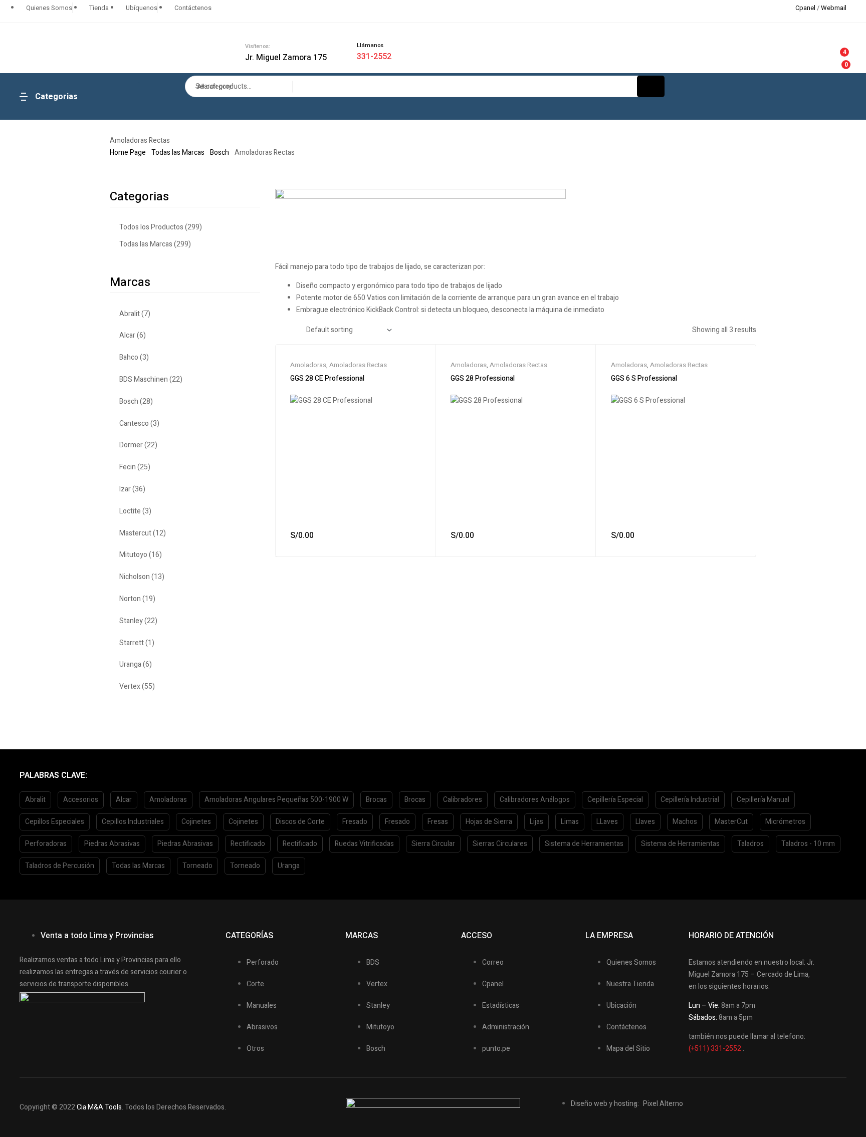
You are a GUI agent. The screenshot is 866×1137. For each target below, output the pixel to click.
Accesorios (80, 799)
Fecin (127, 467)
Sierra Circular (433, 843)
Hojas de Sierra (489, 821)
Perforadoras (46, 843)
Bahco (128, 357)
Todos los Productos (151, 227)
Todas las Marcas (177, 152)
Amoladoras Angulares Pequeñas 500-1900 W (276, 799)
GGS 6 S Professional (644, 378)
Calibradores (462, 799)
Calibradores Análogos (535, 799)
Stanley (131, 621)
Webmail (833, 8)
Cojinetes (196, 821)
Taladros (750, 843)
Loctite (130, 511)
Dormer (131, 445)
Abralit (129, 314)
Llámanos (370, 45)
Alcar (127, 335)
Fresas (437, 821)
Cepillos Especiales (54, 821)
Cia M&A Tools (99, 1107)
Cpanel (805, 8)
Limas (570, 821)
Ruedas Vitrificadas (364, 843)
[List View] (290, 330)
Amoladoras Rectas (358, 365)
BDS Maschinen (143, 379)
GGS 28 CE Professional (327, 378)
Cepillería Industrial (690, 799)
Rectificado (248, 843)
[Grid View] (277, 330)
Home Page (128, 152)
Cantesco (134, 423)
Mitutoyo (133, 554)
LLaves (607, 821)
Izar (125, 489)
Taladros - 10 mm (808, 843)
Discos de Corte (300, 821)
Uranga (130, 664)
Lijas (536, 821)
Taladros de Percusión (59, 866)
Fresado (354, 821)
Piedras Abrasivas (112, 843)
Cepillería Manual (763, 799)
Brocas (376, 799)
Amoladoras (308, 365)
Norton (130, 599)
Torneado (197, 866)
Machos (685, 821)
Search (651, 86)
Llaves (645, 821)
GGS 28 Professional (483, 378)
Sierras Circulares (500, 843)
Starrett (131, 643)
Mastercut (135, 533)
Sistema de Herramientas (584, 843)
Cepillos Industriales (133, 821)
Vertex (129, 686)
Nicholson (134, 577)
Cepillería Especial (615, 799)
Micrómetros (785, 821)
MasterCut (731, 821)
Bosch (219, 152)
